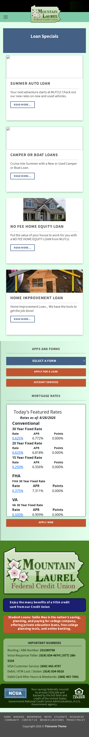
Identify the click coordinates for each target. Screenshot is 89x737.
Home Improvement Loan (36, 298)
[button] (5, 15)
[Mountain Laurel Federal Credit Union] (46, 14)
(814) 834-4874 (49, 655)
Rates (48, 717)
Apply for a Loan (46, 371)
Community (12, 720)
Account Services (46, 382)
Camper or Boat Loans (34, 155)
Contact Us (29, 720)
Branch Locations (52, 720)
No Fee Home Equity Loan (37, 226)
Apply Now (46, 522)
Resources (77, 717)
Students (60, 717)
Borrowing (34, 717)
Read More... (22, 105)
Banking (18, 717)
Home (7, 717)
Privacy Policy (75, 720)
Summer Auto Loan (30, 83)
